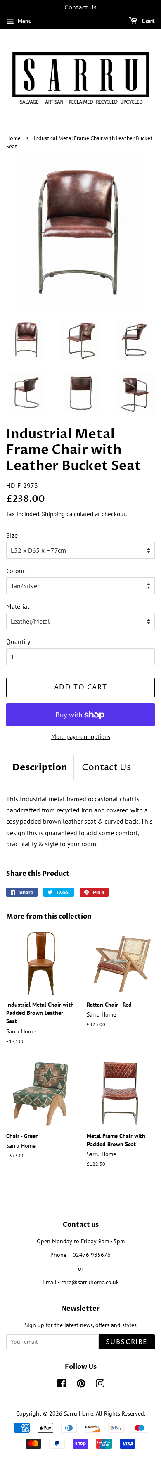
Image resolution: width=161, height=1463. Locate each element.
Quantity (18, 641)
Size (12, 535)
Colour (15, 571)
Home (13, 138)
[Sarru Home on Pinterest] (80, 1385)
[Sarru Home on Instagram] (99, 1385)
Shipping (53, 514)
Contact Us (106, 768)
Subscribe (127, 1342)
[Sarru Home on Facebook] (61, 1385)
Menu (24, 21)
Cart (147, 21)
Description (39, 767)
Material (17, 606)
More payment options (80, 737)
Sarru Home (78, 1413)
